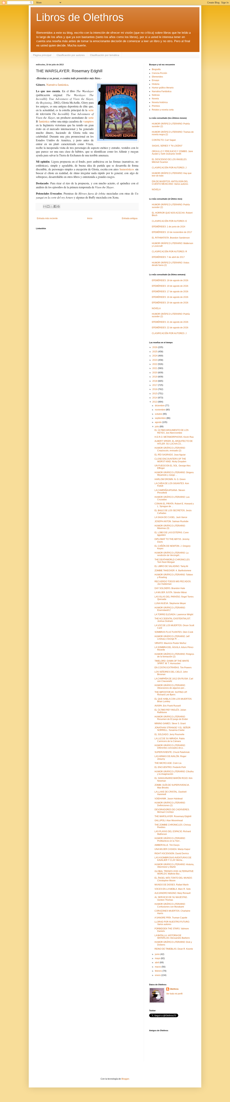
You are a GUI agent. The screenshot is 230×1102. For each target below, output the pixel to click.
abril (157, 962)
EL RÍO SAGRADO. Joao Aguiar (170, 454)
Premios (156, 106)
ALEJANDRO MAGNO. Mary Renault (172, 893)
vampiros (88, 121)
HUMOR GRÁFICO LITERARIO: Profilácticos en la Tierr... (170, 839)
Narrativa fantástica (57, 84)
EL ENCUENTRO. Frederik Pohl (170, 767)
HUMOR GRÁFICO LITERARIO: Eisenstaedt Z (170, 608)
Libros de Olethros (80, 17)
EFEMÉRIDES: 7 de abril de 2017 (168, 257)
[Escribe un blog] (48, 206)
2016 (155, 389)
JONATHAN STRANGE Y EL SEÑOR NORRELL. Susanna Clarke (172, 728)
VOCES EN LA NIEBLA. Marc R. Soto (173, 889)
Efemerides (157, 76)
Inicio (89, 218)
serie (91, 110)
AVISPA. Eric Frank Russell (168, 705)
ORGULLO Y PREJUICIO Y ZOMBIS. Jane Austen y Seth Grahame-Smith (172, 152)
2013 (155, 402)
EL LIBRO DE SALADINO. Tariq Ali (171, 566)
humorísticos (127, 169)
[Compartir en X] (51, 206)
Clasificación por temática (104, 55)
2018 (155, 381)
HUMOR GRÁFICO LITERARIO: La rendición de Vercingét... (171, 554)
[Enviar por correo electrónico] (45, 206)
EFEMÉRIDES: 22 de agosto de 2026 (170, 327)
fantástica (44, 121)
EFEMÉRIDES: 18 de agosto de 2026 (170, 280)
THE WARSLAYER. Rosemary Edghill (173, 816)
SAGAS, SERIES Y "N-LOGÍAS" (167, 146)
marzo (158, 967)
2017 (155, 385)
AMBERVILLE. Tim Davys (167, 845)
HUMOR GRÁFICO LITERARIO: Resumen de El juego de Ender (171, 717)
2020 (155, 372)
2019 (155, 376)
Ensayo (155, 80)
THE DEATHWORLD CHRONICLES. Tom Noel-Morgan (172, 560)
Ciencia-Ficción (159, 73)
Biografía (156, 69)
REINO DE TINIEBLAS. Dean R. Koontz (174, 949)
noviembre (160, 409)
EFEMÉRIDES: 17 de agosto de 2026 (170, 291)
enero (158, 975)
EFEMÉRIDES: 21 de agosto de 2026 (170, 322)
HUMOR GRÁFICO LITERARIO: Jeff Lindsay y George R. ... (172, 637)
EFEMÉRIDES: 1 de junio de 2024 (168, 226)
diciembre (160, 405)
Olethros (174, 989)
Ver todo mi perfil (174, 993)
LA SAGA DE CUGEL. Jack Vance (171, 517)
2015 (155, 393)
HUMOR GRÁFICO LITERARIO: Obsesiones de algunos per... (170, 686)
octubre (159, 414)
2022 (155, 364)
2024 (155, 355)
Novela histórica (160, 102)
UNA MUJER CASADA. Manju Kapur (172, 849)
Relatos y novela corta (163, 109)
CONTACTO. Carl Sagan (164, 140)
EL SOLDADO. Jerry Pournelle (169, 734)
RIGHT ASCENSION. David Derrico (172, 853)
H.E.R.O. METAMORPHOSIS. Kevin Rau (174, 437)
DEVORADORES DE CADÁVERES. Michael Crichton (172, 810)
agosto (158, 422)
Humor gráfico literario (163, 87)
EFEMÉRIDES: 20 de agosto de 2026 (170, 302)
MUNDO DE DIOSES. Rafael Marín (172, 884)
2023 (155, 360)
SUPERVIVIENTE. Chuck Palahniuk (172, 752)
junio (157, 954)
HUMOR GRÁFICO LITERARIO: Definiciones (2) (170, 804)
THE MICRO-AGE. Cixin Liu (168, 763)
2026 (155, 347)
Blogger (125, 1079)
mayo (158, 958)
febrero (158, 971)
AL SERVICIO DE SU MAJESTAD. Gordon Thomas (171, 898)
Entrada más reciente (47, 218)
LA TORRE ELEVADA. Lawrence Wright (174, 614)
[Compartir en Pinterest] (58, 206)
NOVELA (156, 189)
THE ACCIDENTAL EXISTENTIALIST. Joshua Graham (173, 619)
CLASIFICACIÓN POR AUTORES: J (169, 167)
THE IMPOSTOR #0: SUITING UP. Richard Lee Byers (171, 693)
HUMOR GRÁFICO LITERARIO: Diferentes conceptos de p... (170, 746)
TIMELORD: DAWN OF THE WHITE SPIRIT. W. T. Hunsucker (172, 662)
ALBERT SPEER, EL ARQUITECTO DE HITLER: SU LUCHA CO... (174, 442)
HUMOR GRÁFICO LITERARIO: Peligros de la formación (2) (174, 655)
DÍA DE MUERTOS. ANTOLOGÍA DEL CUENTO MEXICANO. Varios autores (170, 182)
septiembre (160, 418)
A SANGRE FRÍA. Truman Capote (171, 917)
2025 (155, 351)
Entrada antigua (129, 218)
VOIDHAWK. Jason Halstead (169, 798)
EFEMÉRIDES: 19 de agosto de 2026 (170, 286)
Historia (155, 84)
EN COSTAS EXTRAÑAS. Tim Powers (173, 667)
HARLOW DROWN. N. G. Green (170, 479)
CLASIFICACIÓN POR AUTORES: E (169, 221)
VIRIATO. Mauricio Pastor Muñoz (170, 643)
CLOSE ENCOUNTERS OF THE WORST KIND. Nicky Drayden (170, 460)
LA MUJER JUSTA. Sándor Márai (171, 592)
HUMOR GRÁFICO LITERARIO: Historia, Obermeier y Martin (174, 865)
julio (157, 426)
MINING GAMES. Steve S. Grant (170, 723)
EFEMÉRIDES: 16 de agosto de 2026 (170, 297)
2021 (155, 368)
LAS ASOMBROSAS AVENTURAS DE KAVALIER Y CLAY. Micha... (173, 858)
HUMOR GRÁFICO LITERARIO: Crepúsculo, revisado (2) (170, 449)
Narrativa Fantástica (161, 91)
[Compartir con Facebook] (55, 206)
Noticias (156, 95)
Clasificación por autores (71, 55)
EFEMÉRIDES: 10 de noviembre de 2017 (172, 232)
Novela (155, 98)
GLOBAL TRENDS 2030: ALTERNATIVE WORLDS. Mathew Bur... (174, 872)
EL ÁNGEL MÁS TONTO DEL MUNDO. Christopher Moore (173, 879)
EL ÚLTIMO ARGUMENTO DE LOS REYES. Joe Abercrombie (171, 431)
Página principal (42, 55)
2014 (155, 397)
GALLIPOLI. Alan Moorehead (169, 820)
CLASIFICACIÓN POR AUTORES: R (169, 251)
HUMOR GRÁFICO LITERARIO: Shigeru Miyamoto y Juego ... (174, 473)
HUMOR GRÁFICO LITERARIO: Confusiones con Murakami (170, 905)
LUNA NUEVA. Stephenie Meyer (170, 603)
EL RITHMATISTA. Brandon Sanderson (171, 238)
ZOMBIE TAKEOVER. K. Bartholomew (173, 570)
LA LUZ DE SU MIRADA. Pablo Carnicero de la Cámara (170, 739)
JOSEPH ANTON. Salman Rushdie (171, 521)
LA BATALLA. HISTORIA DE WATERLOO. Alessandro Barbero (172, 936)
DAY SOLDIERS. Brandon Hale (170, 588)
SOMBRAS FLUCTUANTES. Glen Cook (174, 632)
